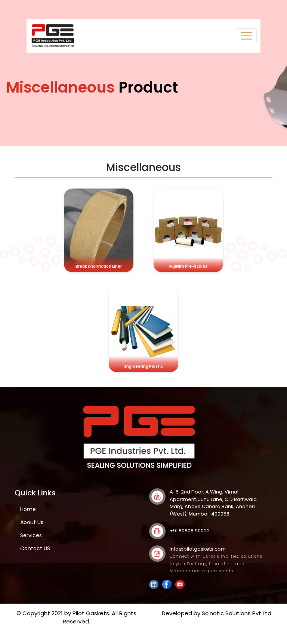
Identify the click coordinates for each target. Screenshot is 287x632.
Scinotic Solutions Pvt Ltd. (237, 613)
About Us (31, 522)
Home (28, 509)
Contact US (35, 548)
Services (31, 535)
